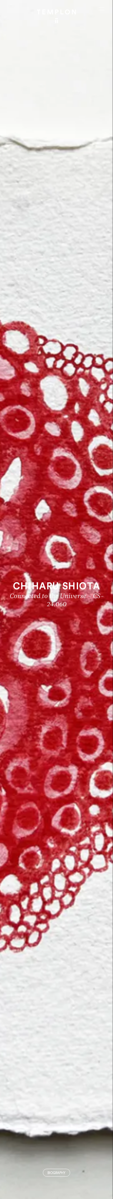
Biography (56, 1173)
